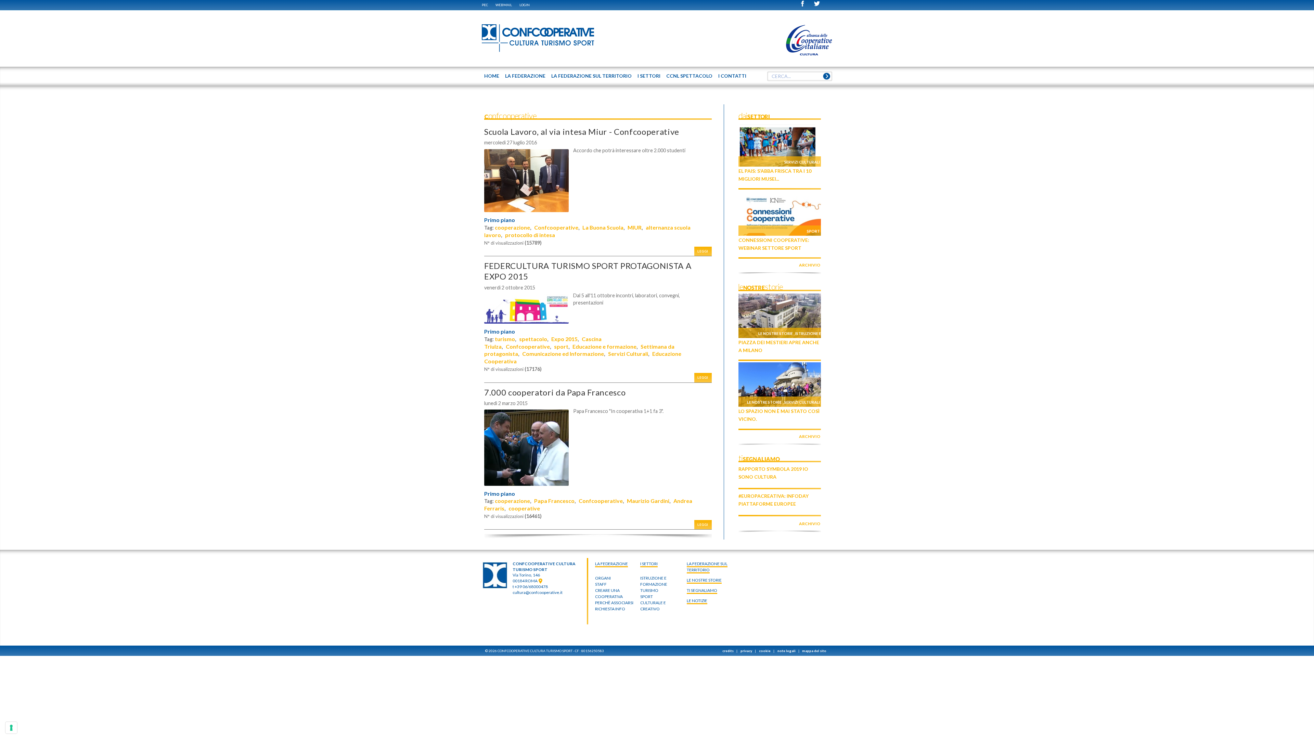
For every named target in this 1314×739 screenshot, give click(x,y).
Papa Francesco (554, 500)
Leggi (702, 251)
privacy (746, 651)
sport (561, 346)
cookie (765, 651)
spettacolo (533, 339)
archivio (809, 265)
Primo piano (499, 220)
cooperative (524, 508)
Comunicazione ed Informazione (563, 353)
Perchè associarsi (614, 602)
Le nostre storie (775, 333)
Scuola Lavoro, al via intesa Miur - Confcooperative (581, 132)
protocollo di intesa (530, 235)
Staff (601, 584)
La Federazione (611, 563)
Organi (603, 578)
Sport (813, 231)
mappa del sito (814, 651)
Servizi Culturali (628, 353)
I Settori (649, 563)
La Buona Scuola (602, 227)
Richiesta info (610, 608)
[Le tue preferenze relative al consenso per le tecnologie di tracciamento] (11, 728)
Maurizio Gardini (648, 500)
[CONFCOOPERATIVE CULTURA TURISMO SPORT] (538, 38)
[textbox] (800, 76)
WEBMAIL (503, 5)
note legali (786, 651)
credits (728, 651)
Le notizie (697, 600)
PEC (485, 5)
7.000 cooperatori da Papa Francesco (555, 392)
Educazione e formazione (604, 346)
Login (524, 5)
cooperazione (512, 227)
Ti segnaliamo (702, 590)
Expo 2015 (564, 339)
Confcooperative (556, 227)
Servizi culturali (802, 162)
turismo (505, 339)
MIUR (635, 227)
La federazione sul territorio (707, 566)
